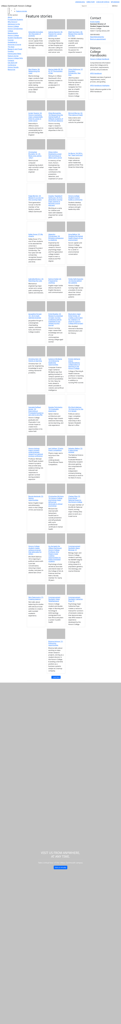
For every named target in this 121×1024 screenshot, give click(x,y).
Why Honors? (12, 22)
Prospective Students (15, 19)
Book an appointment (98, 39)
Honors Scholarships (15, 29)
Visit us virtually (60, 867)
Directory (90, 2)
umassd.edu (80, 2)
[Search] (106, 6)
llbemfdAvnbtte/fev (97, 37)
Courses (11, 40)
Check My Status (102, 2)
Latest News (16, 54)
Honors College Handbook (99, 59)
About (10, 17)
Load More (56, 677)
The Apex (11, 47)
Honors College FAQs (15, 58)
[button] (36, 24)
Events (10, 54)
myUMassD (115, 2)
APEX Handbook (96, 73)
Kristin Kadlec (95, 22)
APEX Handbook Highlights (99, 85)
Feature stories (21, 11)
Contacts (11, 60)
